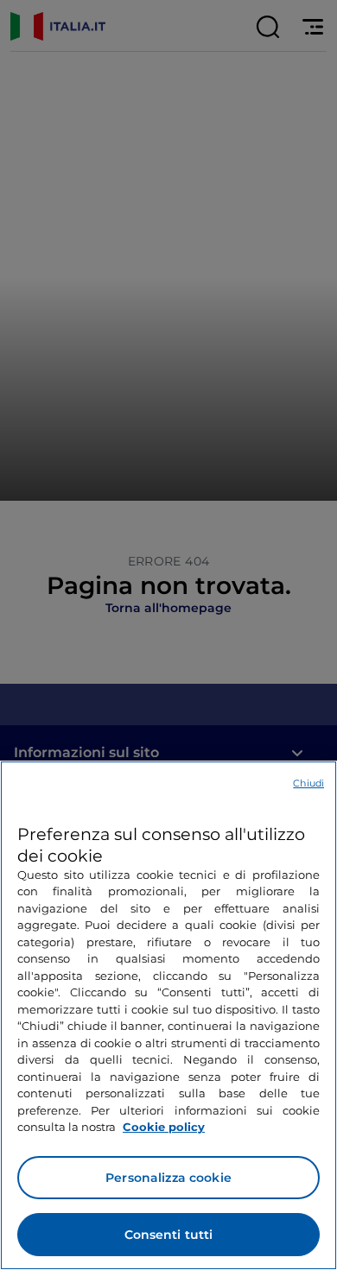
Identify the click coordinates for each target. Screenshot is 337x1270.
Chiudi (308, 783)
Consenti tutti (168, 1234)
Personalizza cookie (168, 1177)
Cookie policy (164, 1127)
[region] (168, 1015)
